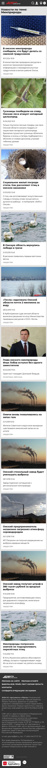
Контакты (7, 687)
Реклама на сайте (11, 681)
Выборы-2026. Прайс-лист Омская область (22, 684)
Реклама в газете (29, 681)
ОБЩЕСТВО (8, 74)
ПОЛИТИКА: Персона (12, 377)
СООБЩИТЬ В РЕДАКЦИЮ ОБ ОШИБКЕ (19, 691)
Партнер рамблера (21, 757)
